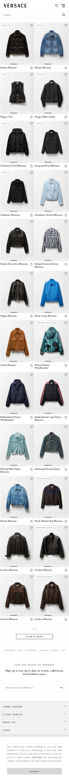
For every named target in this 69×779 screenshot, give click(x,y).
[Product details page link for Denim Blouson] (17, 44)
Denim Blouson (8, 67)
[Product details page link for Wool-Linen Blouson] (52, 292)
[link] (9, 650)
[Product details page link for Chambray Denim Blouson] (52, 191)
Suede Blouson (8, 365)
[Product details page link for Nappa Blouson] (17, 292)
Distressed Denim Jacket (47, 468)
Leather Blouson (9, 569)
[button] (31, 68)
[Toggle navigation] (63, 6)
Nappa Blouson (8, 315)
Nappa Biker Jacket (45, 116)
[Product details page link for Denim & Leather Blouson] (17, 240)
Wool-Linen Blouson (46, 315)
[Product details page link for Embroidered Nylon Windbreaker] (17, 393)
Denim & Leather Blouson (14, 263)
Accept (34, 771)
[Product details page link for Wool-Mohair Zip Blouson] (52, 497)
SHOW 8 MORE (34, 636)
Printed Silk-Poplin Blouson (10, 470)
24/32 (34, 628)
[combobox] (34, 14)
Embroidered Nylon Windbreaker (10, 418)
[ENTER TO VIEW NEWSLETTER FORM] (62, 688)
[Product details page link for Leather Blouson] (17, 546)
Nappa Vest (6, 116)
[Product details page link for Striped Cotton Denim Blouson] (52, 240)
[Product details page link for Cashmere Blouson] (17, 191)
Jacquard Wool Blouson (47, 165)
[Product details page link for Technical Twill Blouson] (17, 142)
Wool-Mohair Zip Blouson (48, 520)
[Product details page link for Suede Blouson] (17, 341)
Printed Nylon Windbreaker (42, 367)
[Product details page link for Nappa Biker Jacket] (52, 93)
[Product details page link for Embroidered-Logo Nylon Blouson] (52, 393)
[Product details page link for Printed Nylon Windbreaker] (52, 341)
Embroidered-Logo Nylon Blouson (48, 418)
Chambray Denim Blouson (49, 214)
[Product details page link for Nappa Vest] (17, 93)
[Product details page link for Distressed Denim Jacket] (52, 445)
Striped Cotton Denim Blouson (46, 265)
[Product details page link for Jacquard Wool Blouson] (52, 142)
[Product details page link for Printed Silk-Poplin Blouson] (17, 445)
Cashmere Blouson (10, 214)
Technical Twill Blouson (13, 165)
